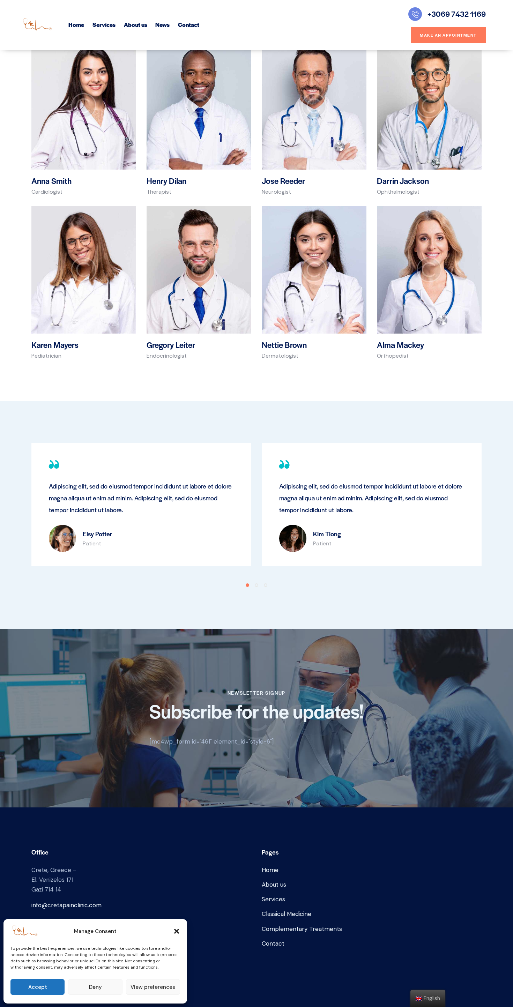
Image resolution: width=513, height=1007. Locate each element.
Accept (37, 987)
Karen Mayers (55, 344)
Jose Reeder (283, 180)
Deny (95, 987)
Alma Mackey (400, 344)
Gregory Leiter (171, 344)
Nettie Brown (284, 344)
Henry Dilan (166, 180)
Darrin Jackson (403, 180)
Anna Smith (51, 180)
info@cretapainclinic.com (66, 905)
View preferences (153, 987)
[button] (176, 931)
